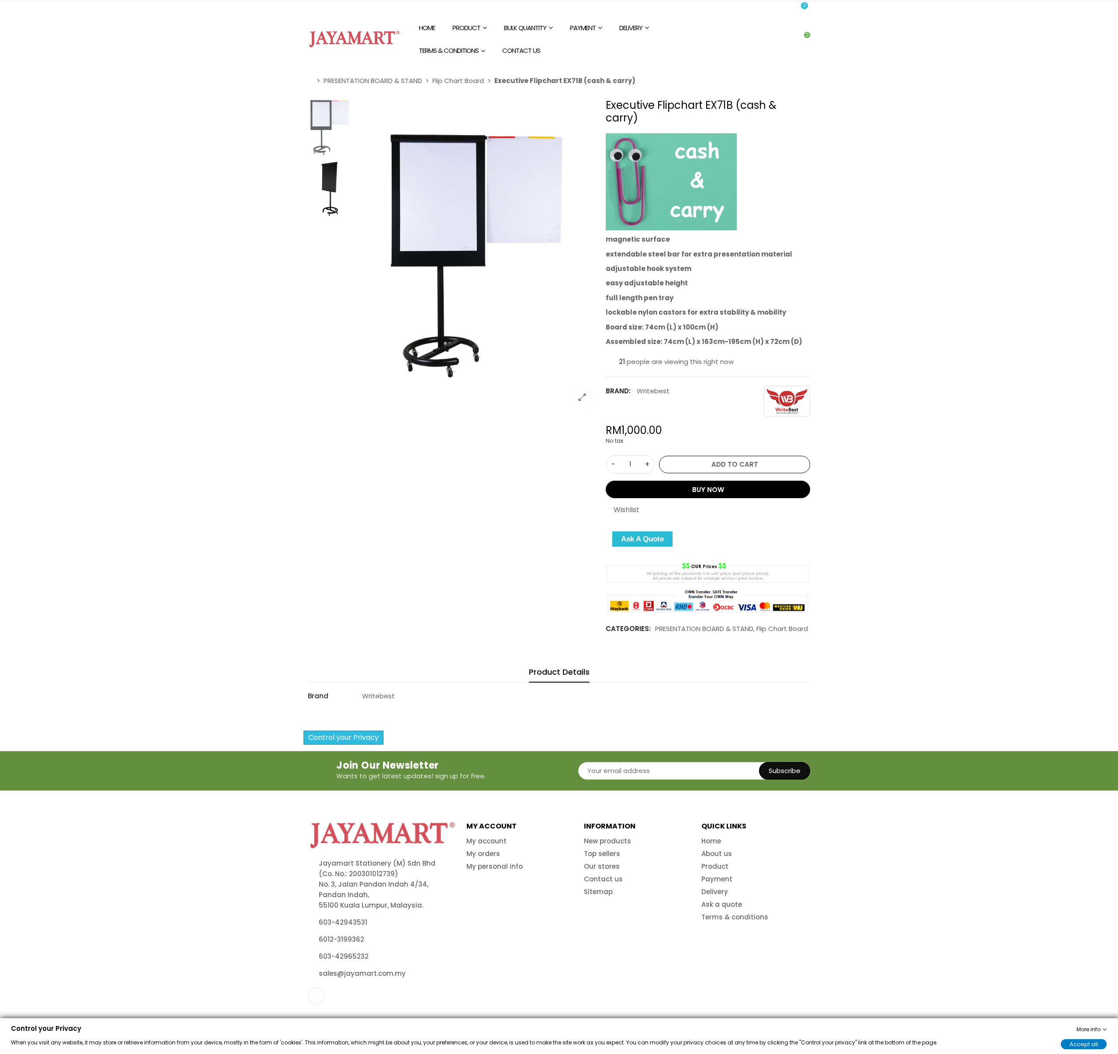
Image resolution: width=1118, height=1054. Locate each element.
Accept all (1084, 1044)
